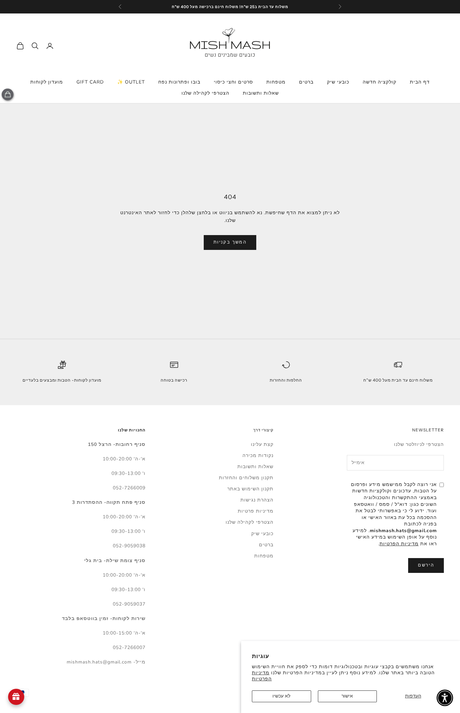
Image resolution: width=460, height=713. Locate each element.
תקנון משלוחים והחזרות (246, 478)
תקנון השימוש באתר (250, 489)
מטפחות (276, 82)
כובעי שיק (338, 82)
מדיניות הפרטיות (262, 676)
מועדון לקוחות (46, 82)
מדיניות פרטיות (255, 511)
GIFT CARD (90, 82)
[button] (444, 697)
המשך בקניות (230, 242)
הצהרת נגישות (256, 500)
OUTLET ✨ (131, 82)
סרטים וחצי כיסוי (233, 82)
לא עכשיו (281, 696)
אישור (347, 696)
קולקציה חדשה (379, 82)
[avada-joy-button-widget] (16, 697)
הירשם (426, 565)
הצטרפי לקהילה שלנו (205, 93)
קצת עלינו (262, 444)
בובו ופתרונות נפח (179, 82)
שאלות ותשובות (261, 93)
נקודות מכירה (257, 455)
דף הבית (420, 82)
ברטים (306, 82)
